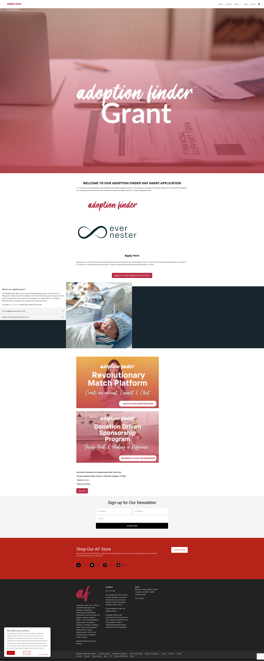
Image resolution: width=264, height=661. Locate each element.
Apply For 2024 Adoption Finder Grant (132, 275)
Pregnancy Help (104, 654)
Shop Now (179, 549)
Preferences (43, 653)
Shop (246, 4)
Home (221, 4)
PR (111, 656)
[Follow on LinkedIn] (118, 565)
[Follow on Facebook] (105, 565)
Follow (84, 565)
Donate (253, 4)
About (237, 4)
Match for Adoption (152, 654)
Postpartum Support (119, 654)
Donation (85, 480)
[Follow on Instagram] (92, 565)
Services (229, 4)
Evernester (15, 305)
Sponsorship (96, 656)
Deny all (27, 653)
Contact (79, 656)
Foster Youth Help (136, 654)
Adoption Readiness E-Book (86, 654)
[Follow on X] (78, 565)
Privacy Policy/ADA (120, 656)
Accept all (11, 653)
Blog (105, 656)
